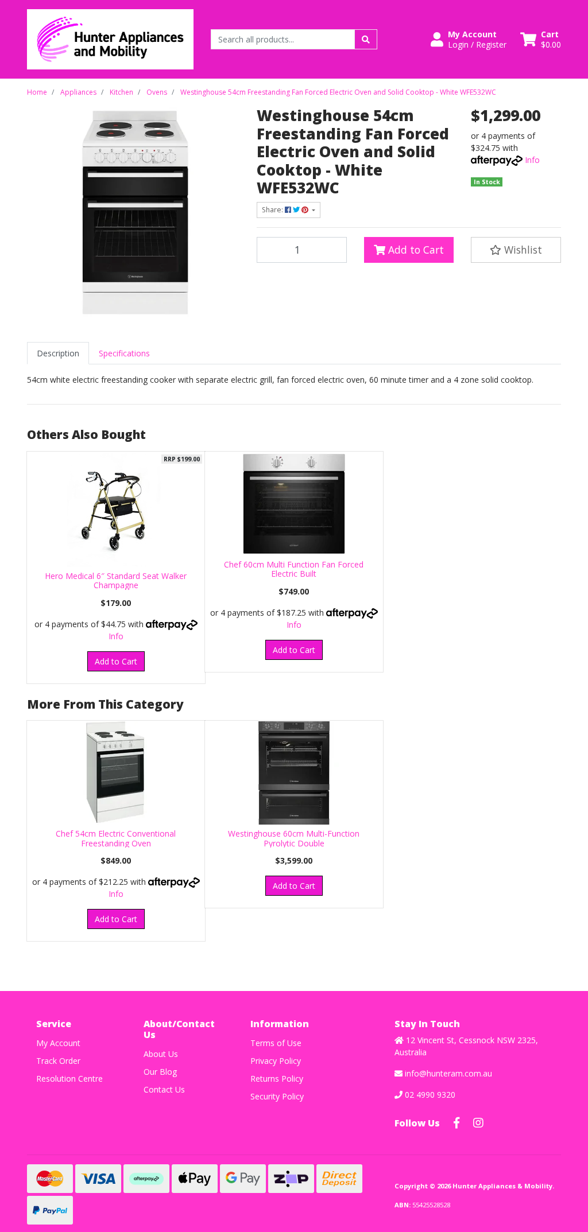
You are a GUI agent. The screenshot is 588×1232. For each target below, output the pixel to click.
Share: (273, 210)
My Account (58, 1042)
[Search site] (365, 39)
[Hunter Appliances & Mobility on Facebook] (456, 1123)
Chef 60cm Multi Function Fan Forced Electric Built (293, 569)
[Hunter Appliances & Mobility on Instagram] (478, 1123)
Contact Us (164, 1089)
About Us (161, 1053)
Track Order (58, 1060)
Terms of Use (275, 1042)
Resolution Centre (69, 1078)
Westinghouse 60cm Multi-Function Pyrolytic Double (293, 838)
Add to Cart (414, 249)
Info (532, 159)
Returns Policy (276, 1078)
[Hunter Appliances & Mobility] (110, 38)
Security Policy (277, 1096)
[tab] (58, 353)
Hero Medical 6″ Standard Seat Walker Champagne (116, 580)
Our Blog (160, 1071)
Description (58, 353)
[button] (468, 39)
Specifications (124, 353)
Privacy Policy (275, 1060)
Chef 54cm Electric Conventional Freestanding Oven (116, 838)
